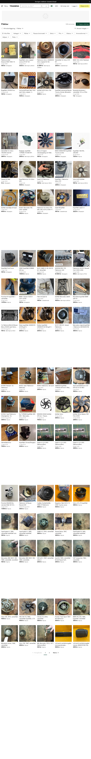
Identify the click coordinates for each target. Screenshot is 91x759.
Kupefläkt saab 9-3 (78, 207)
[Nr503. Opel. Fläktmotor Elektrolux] (27, 375)
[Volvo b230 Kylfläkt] (81, 169)
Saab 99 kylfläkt (60, 207)
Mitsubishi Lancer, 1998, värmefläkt (8, 644)
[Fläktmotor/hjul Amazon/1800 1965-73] (9, 50)
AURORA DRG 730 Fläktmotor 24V (60, 269)
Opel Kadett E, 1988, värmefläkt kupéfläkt (25, 532)
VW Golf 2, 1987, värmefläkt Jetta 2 (45, 559)
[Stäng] (89, 2)
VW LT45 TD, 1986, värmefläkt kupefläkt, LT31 (27, 617)
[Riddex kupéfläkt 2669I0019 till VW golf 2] (45, 315)
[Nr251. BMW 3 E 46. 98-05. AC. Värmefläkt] (45, 258)
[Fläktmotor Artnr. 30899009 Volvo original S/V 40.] (45, 50)
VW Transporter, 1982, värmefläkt (79, 559)
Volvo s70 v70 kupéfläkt (80, 503)
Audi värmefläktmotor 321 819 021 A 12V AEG (80, 386)
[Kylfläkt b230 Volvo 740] (45, 80)
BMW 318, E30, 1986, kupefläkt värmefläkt (79, 617)
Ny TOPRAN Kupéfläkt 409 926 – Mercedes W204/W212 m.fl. (27, 415)
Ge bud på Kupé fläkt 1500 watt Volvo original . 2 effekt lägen (27, 91)
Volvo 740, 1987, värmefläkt (27, 643)
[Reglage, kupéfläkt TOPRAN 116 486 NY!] (27, 141)
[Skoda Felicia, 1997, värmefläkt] (63, 521)
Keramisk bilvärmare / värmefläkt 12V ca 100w (80, 91)
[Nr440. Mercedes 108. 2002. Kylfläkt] (27, 197)
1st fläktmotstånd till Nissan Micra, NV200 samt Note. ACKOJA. (9, 326)
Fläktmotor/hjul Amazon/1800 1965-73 (8, 61)
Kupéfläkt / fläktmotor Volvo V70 (61, 180)
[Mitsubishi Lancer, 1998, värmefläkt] (9, 633)
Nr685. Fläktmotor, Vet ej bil (45, 385)
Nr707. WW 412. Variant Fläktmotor (62, 326)
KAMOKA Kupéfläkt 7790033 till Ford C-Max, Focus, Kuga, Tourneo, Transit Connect (62, 386)
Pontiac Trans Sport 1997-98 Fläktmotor (63, 617)
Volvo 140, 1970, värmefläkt (9, 617)
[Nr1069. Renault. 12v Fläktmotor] (9, 375)
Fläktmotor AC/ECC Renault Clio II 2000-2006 (81, 269)
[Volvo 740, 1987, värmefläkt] (27, 633)
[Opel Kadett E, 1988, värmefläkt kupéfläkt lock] (9, 521)
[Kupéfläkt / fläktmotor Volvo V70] (63, 169)
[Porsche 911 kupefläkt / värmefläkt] (9, 286)
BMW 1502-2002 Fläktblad (81, 60)
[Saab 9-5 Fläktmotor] (45, 169)
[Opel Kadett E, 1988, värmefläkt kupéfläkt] (27, 521)
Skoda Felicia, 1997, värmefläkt (61, 532)
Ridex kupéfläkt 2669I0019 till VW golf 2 (27, 326)
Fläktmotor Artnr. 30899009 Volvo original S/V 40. (45, 61)
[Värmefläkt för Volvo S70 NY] (63, 50)
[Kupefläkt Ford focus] (9, 258)
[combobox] (32, 6)
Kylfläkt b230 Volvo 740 (44, 90)
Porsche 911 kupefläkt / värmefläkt (8, 297)
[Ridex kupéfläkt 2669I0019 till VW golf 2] (27, 315)
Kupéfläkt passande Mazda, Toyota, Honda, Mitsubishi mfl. (63, 91)
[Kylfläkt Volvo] (63, 404)
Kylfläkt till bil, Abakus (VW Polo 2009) (81, 415)
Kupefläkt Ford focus (7, 268)
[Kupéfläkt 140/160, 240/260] (81, 141)
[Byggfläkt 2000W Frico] (9, 80)
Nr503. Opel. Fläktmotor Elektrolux (26, 386)
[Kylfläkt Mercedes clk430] (63, 286)
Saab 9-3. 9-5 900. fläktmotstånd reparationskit (43, 443)
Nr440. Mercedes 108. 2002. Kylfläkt (26, 208)
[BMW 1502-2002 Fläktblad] (81, 50)
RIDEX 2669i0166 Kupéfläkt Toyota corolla (63, 151)
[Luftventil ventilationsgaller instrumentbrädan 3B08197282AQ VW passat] (63, 633)
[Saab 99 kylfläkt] (63, 197)
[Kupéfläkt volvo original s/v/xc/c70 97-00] (27, 50)
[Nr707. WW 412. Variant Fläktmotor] (63, 315)
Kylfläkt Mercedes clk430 (62, 296)
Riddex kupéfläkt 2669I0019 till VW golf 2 (44, 326)
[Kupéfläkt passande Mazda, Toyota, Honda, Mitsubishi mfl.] (63, 80)
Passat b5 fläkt (5, 179)
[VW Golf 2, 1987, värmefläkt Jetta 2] (45, 548)
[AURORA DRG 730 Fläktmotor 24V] (63, 258)
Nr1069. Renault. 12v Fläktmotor (7, 386)
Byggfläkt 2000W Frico (8, 90)
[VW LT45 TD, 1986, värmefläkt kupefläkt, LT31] (27, 607)
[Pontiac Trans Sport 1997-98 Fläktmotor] (63, 607)
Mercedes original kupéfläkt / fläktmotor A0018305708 (81, 326)
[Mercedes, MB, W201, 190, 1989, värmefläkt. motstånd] (9, 548)
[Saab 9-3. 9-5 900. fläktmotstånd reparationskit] (45, 432)
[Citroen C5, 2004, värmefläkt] (45, 607)
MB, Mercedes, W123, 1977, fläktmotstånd (45, 644)
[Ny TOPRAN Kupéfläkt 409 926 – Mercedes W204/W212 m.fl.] (27, 404)
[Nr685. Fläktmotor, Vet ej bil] (45, 375)
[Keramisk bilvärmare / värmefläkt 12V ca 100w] (81, 80)
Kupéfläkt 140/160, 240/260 (78, 151)
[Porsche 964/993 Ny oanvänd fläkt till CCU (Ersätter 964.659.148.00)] (9, 493)
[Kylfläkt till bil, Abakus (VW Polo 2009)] (81, 404)
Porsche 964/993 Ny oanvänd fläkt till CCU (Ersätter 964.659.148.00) (9, 504)
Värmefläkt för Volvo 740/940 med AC (7, 151)
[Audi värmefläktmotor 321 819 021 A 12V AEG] (81, 375)
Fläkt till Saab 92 (42, 296)
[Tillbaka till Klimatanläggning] (2, 28)
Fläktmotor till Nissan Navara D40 (25, 504)
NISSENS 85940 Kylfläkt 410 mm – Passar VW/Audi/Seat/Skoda (44, 415)
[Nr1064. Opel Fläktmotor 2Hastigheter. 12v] (9, 404)
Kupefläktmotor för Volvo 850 (26, 180)
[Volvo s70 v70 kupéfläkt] (81, 493)
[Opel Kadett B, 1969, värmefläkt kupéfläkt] (81, 521)
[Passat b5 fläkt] (9, 169)
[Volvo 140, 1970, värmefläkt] (9, 607)
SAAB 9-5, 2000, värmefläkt (45, 531)
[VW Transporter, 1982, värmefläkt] (81, 548)
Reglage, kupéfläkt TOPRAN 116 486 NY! (25, 151)
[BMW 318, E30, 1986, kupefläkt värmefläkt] (81, 607)
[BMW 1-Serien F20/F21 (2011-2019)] (27, 286)
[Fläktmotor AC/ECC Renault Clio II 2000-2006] (81, 258)
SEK (56, 6)
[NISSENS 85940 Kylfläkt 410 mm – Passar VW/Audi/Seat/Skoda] (45, 404)
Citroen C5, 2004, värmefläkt (42, 617)
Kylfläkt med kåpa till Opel (9, 207)
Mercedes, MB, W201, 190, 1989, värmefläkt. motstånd (9, 559)
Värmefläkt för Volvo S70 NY (62, 61)
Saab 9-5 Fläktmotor (43, 179)
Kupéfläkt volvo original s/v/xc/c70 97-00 (26, 61)
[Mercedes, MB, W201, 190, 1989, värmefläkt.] (27, 548)
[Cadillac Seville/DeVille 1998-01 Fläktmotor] (45, 493)
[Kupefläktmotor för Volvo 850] (27, 169)
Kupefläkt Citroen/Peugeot (27, 442)
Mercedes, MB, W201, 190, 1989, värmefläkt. (27, 559)
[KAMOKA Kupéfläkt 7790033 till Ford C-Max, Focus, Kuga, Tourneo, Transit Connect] (63, 375)
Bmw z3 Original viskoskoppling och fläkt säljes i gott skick (44, 152)
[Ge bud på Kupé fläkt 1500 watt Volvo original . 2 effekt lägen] (27, 80)
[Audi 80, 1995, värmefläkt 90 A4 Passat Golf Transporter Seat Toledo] (63, 548)
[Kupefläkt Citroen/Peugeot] (27, 432)
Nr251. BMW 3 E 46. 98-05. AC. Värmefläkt (45, 269)
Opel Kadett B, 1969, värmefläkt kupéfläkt (79, 532)
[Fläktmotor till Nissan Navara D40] (27, 493)
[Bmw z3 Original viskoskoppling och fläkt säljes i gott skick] (45, 141)
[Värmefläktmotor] (9, 432)
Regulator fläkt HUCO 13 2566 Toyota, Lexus (62, 504)
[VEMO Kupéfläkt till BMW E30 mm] (27, 258)
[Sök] (42, 6)
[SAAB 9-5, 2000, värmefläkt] (45, 521)
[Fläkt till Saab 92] (45, 286)
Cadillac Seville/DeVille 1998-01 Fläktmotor (43, 504)
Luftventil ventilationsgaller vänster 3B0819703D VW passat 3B (81, 644)
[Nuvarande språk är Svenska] (51, 6)
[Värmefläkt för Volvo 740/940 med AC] (9, 141)
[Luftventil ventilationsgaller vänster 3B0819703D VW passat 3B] (81, 633)
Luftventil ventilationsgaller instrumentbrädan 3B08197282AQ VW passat (63, 644)
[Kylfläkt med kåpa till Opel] (9, 197)
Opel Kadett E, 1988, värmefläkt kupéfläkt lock (8, 532)
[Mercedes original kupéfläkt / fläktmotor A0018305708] (81, 315)
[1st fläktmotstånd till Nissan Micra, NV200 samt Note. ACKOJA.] (9, 315)
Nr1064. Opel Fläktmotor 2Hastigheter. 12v (8, 415)
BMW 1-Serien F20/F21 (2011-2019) (26, 297)
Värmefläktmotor (6, 442)
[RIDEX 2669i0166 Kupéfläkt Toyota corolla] (63, 141)
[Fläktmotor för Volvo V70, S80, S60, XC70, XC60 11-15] (45, 197)
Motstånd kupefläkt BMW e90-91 (80, 297)
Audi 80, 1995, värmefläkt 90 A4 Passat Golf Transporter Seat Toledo (62, 559)
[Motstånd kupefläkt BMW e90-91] (81, 286)
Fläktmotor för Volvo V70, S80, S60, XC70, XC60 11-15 (45, 208)
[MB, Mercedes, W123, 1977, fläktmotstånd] (45, 633)
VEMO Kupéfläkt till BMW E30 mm (26, 269)
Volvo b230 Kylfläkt (78, 179)
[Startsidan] (14, 6)
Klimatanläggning (9, 28)
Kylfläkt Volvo (59, 414)
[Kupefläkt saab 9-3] (81, 197)
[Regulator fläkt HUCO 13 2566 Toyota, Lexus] (63, 493)
